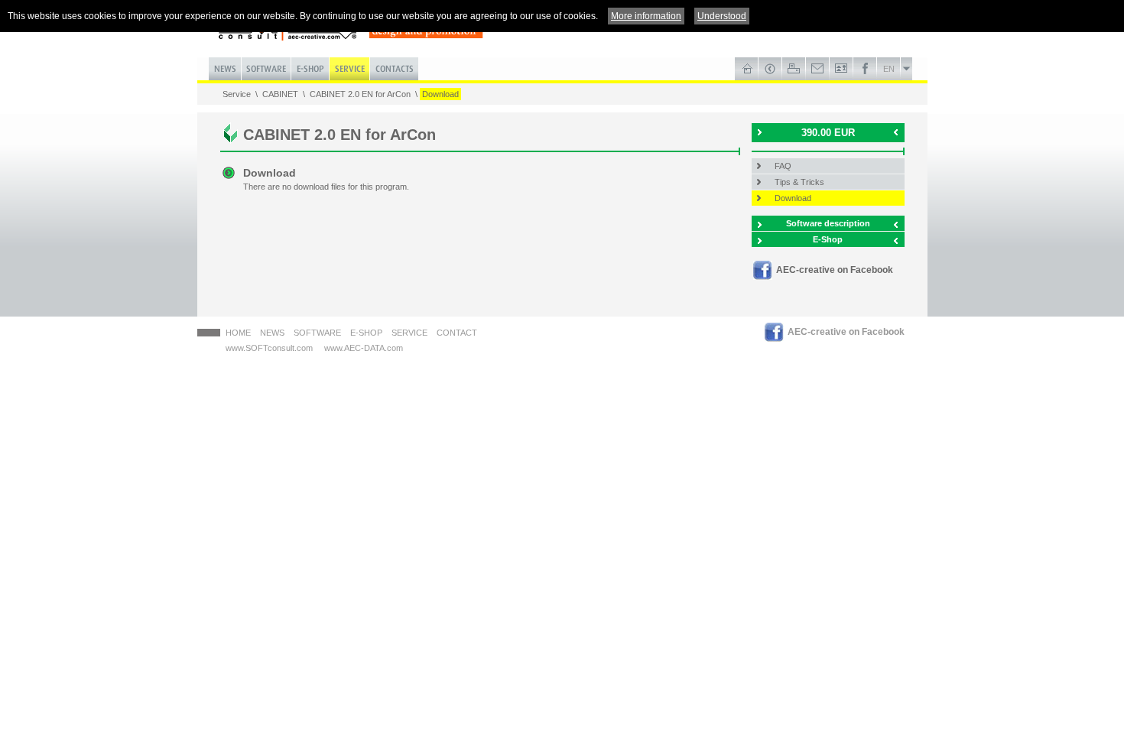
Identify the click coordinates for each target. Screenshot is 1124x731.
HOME (238, 332)
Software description (828, 223)
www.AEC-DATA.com (363, 348)
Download (440, 94)
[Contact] (818, 68)
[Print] (794, 68)
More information (646, 16)
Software (317, 332)
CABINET (280, 94)
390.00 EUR (828, 132)
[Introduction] (747, 68)
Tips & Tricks (799, 182)
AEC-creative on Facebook (834, 270)
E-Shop (828, 239)
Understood (721, 16)
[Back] (770, 68)
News (272, 332)
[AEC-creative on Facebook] (865, 68)
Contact (457, 332)
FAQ (783, 166)
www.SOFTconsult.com (269, 348)
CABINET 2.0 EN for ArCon (360, 94)
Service (237, 94)
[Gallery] (841, 68)
